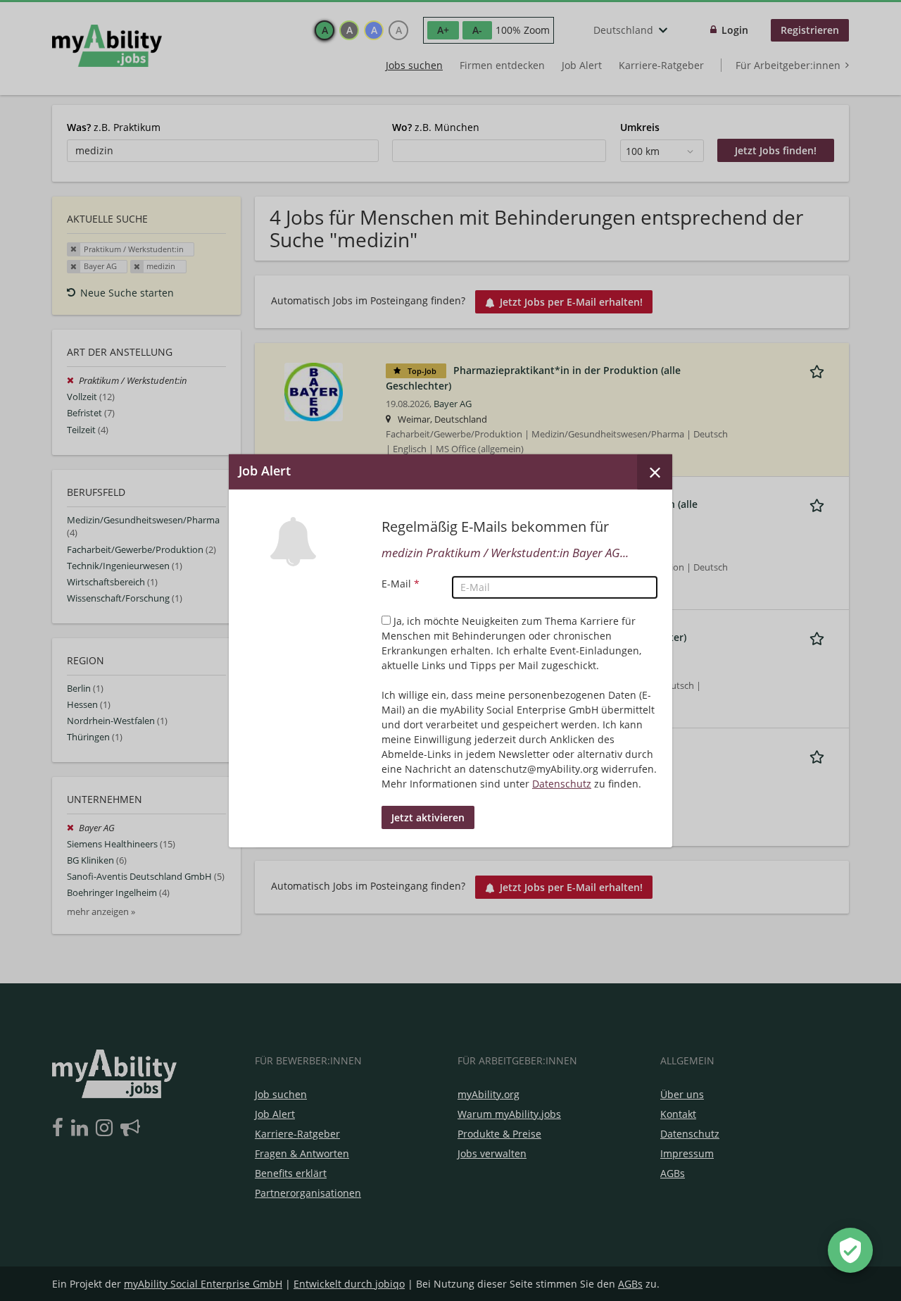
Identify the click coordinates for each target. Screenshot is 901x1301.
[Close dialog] (654, 471)
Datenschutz (561, 783)
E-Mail (401, 583)
